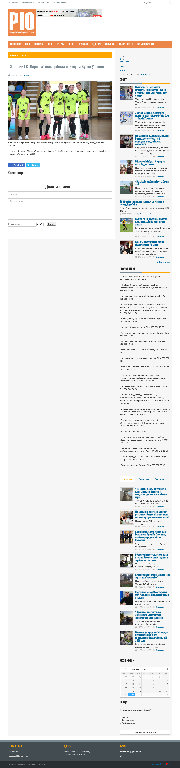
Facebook (18, 165)
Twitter (35, 165)
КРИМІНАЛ (109, 44)
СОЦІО (50, 44)
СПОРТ (71, 44)
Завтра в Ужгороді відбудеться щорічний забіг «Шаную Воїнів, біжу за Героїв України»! (152, 115)
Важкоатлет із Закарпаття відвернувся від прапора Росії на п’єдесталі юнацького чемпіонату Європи (151, 91)
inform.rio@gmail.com (130, 751)
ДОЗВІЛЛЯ (83, 44)
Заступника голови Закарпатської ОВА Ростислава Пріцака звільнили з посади (152, 594)
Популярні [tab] (160, 478)
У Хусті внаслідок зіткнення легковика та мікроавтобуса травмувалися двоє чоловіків (149, 614)
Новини (14, 55)
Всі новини (164, 262)
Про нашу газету (43, 2)
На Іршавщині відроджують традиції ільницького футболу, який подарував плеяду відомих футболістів (152, 140)
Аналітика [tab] (144, 478)
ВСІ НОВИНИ (15, 44)
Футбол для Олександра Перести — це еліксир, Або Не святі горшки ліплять (152, 221)
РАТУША (60, 44)
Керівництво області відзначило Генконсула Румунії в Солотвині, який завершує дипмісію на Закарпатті (150, 536)
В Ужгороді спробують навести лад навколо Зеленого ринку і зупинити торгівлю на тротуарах (151, 557)
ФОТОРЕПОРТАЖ (126, 44)
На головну (13, 2)
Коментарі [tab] (128, 478)
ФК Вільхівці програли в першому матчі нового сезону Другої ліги (142, 203)
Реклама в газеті (28, 2)
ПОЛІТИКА (38, 44)
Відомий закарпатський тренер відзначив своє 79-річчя (149, 243)
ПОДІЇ (27, 44)
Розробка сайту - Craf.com (161, 764)
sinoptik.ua (145, 74)
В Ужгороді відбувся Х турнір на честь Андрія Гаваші (150, 162)
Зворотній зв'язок (60, 2)
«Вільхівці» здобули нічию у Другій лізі (152, 183)
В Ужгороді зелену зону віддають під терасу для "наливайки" (152, 576)
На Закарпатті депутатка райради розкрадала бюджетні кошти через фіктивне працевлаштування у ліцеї (152, 514)
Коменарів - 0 (161, 107)
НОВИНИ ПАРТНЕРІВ (146, 44)
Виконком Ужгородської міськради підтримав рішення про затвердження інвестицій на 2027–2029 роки (151, 636)
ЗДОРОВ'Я (96, 44)
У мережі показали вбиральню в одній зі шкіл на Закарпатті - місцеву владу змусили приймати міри (151, 493)
